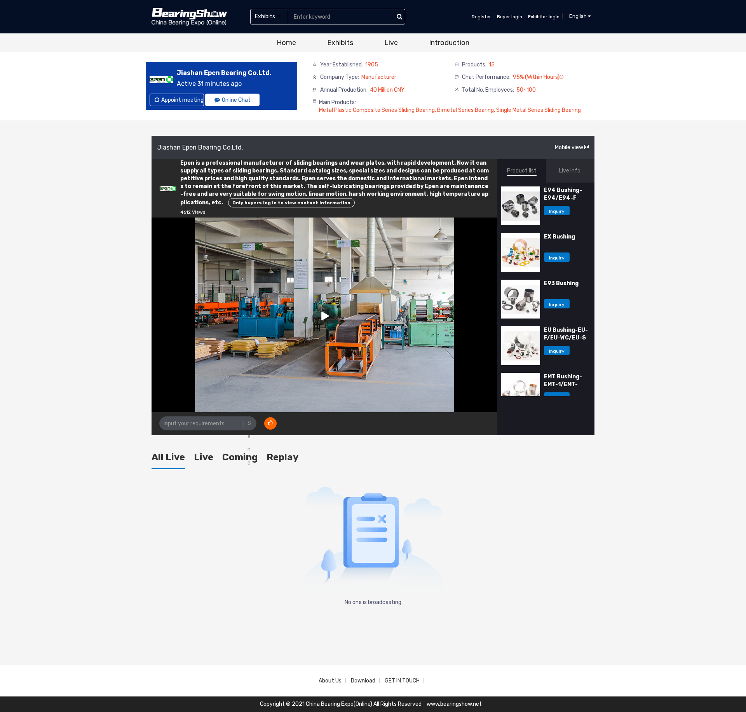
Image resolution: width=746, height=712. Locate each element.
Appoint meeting (182, 100)
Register (481, 16)
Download (363, 680)
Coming (240, 457)
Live (391, 42)
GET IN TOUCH (402, 680)
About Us (330, 680)
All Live (168, 457)
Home (286, 42)
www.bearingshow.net (454, 704)
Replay (282, 457)
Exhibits (340, 42)
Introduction (449, 42)
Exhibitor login (544, 16)
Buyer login (509, 16)
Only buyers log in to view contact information (291, 202)
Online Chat (236, 100)
